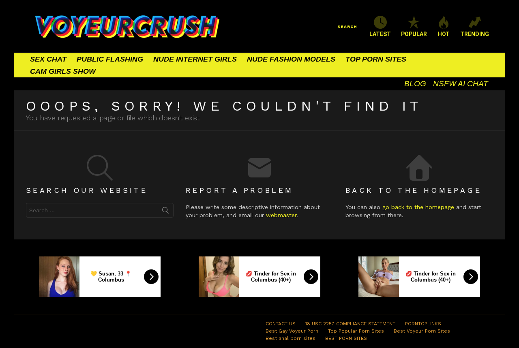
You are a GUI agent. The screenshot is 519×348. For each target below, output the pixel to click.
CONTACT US (281, 324)
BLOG (415, 83)
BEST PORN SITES (346, 338)
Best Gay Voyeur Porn (292, 331)
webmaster (281, 215)
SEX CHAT (48, 59)
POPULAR (414, 34)
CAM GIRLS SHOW (63, 71)
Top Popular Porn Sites (356, 331)
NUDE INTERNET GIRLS (195, 59)
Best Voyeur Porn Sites (422, 331)
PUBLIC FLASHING (110, 59)
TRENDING (474, 34)
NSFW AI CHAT (460, 83)
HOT (444, 34)
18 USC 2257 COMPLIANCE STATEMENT (350, 324)
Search (165, 212)
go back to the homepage (418, 207)
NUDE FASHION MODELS (291, 59)
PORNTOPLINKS (423, 324)
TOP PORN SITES (375, 59)
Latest (380, 34)
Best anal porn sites (290, 338)
